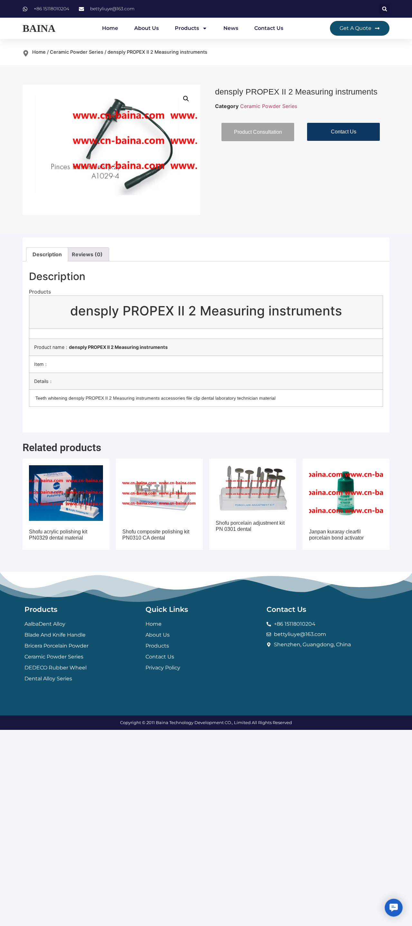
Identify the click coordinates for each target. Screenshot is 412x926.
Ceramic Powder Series (76, 52)
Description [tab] (47, 254)
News (230, 28)
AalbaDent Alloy (44, 624)
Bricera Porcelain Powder (56, 646)
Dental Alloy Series (48, 679)
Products (187, 28)
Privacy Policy (162, 668)
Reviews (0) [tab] (87, 254)
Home (110, 28)
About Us (146, 28)
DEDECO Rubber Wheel (55, 668)
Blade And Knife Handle (55, 635)
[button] (384, 9)
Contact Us (268, 28)
